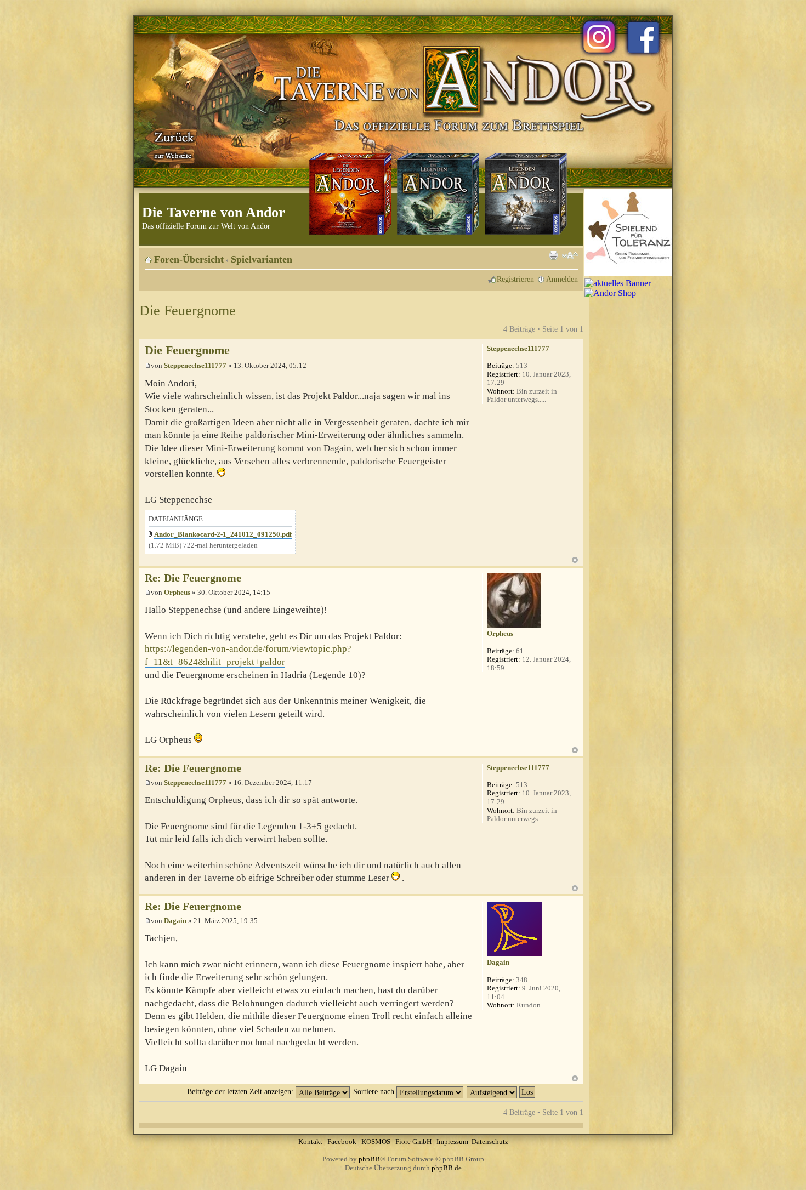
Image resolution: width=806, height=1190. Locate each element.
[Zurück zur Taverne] (172, 144)
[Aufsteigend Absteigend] (501, 1091)
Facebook (341, 1141)
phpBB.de (447, 1168)
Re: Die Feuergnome (193, 578)
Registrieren (515, 279)
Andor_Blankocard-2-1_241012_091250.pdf (223, 534)
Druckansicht (553, 255)
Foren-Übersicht (189, 259)
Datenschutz (490, 1141)
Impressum (452, 1141)
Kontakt (310, 1141)
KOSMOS (375, 1141)
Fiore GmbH (413, 1141)
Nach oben (575, 560)
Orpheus (177, 592)
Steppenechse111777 (195, 365)
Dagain (175, 920)
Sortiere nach (374, 1091)
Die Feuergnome (187, 310)
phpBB (369, 1159)
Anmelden (562, 279)
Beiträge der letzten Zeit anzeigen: (241, 1091)
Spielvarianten (261, 259)
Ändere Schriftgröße (570, 255)
